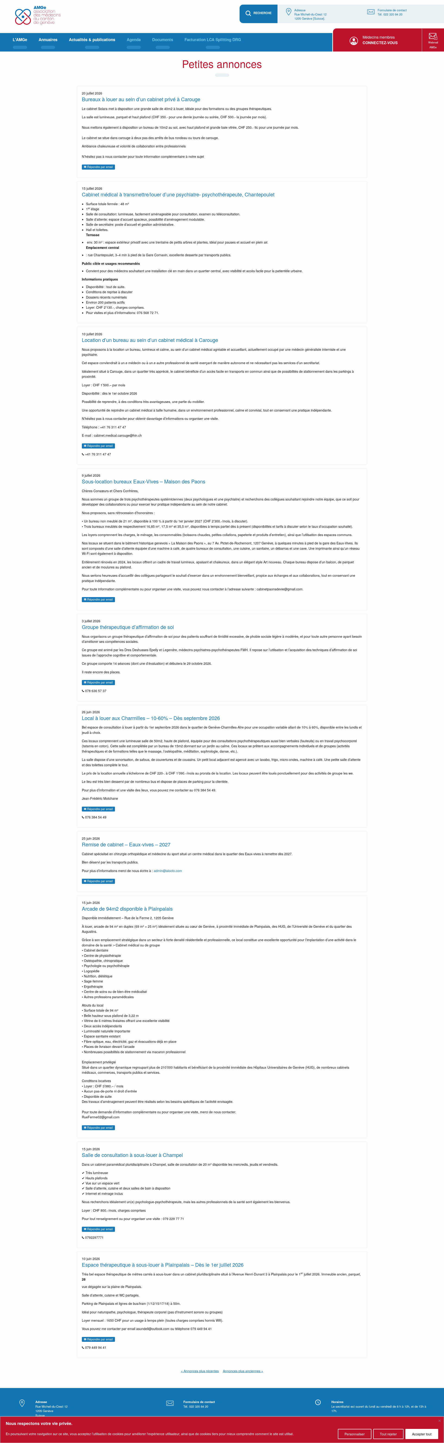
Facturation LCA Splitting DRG (213, 39)
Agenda (134, 39)
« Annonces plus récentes (200, 1370)
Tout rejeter (388, 1434)
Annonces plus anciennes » (243, 1370)
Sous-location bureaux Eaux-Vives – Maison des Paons (143, 481)
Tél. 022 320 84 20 (390, 14)
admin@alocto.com (168, 870)
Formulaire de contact (392, 10)
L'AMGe (20, 39)
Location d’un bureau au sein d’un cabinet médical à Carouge (150, 339)
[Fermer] (439, 1421)
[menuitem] (20, 42)
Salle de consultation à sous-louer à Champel (132, 1154)
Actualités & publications (92, 39)
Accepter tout (422, 1434)
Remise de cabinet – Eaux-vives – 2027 (126, 844)
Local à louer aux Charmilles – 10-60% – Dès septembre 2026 (151, 717)
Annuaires (48, 39)
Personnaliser (355, 1434)
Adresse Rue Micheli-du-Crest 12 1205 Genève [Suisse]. (310, 14)
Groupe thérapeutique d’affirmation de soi (128, 626)
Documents (162, 39)
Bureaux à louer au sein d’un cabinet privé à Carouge (141, 99)
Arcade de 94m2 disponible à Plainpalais (127, 908)
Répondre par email (99, 167)
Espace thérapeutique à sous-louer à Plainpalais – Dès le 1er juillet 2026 (163, 1264)
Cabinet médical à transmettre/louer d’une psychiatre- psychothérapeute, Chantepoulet (178, 194)
